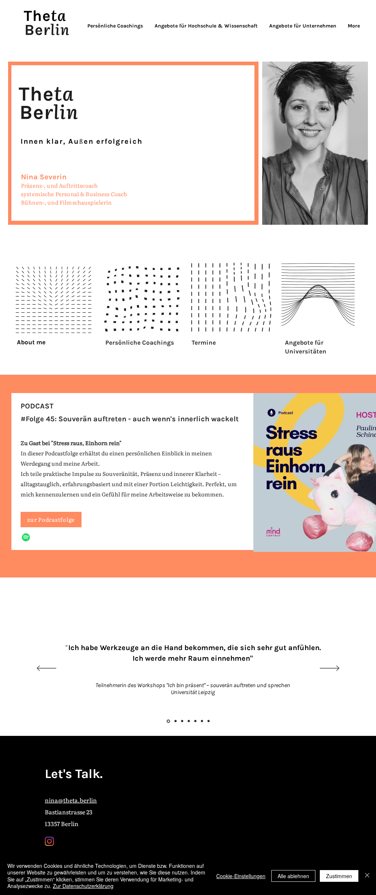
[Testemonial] (182, 721)
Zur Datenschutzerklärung (83, 886)
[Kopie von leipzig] (208, 721)
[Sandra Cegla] (189, 721)
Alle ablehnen (293, 876)
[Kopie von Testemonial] (195, 721)
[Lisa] (202, 721)
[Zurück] (46, 668)
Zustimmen (339, 876)
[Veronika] (175, 721)
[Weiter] (329, 668)
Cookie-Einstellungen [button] (240, 876)
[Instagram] (49, 841)
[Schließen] (367, 875)
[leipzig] (168, 721)
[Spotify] (26, 537)
